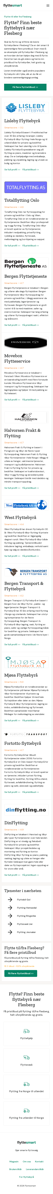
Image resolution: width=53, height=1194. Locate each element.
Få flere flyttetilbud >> (25, 87)
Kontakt (39, 1161)
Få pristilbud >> (30, 169)
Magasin (14, 1161)
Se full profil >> (12, 169)
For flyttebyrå (26, 1176)
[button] (48, 5)
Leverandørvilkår (35, 1169)
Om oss (27, 1161)
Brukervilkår (15, 1169)
